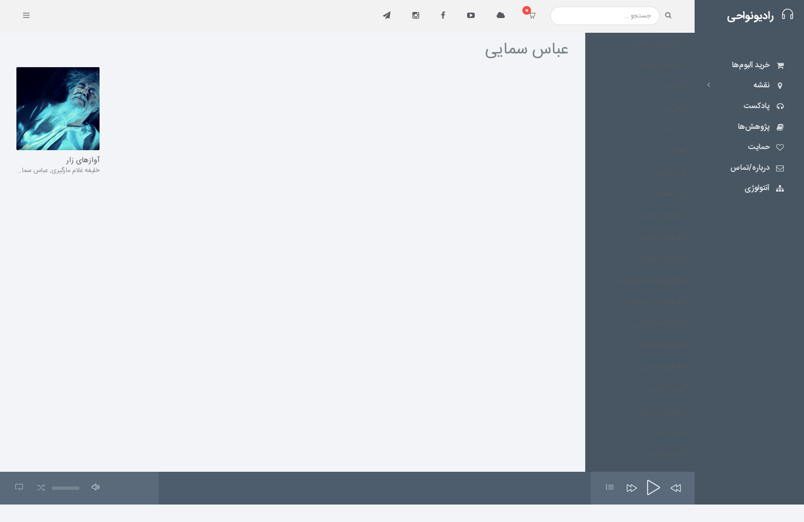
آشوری (676, 107)
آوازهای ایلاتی (664, 215)
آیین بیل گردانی (662, 410)
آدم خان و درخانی (659, 42)
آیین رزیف (670, 431)
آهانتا (678, 150)
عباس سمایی (31, 170)
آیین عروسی (667, 453)
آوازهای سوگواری (660, 323)
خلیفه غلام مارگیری (75, 170)
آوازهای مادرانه (663, 345)
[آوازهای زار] (58, 108)
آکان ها (675, 128)
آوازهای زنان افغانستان (651, 280)
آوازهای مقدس (663, 366)
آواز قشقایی (668, 193)
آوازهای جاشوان (662, 258)
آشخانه (676, 85)
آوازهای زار (83, 161)
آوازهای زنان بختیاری (654, 302)
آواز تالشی (670, 172)
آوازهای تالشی (664, 237)
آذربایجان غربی (664, 64)
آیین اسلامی (667, 388)
